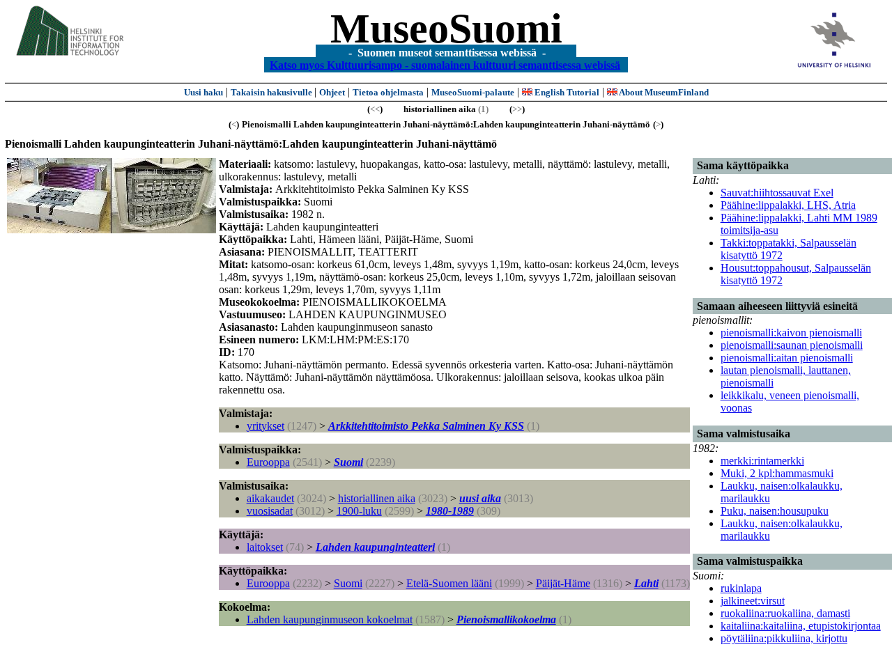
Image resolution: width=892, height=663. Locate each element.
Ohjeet (332, 92)
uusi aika (480, 498)
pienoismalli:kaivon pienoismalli (791, 332)
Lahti (646, 583)
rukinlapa (741, 588)
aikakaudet (270, 498)
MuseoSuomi (446, 29)
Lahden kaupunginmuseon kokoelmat (330, 619)
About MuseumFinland (663, 92)
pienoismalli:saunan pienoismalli (792, 345)
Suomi (348, 462)
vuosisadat (270, 511)
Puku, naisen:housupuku (775, 511)
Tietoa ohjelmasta (388, 92)
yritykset (265, 426)
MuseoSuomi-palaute (472, 92)
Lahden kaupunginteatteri (375, 547)
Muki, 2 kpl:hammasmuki (777, 473)
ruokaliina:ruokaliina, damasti (785, 613)
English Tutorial (565, 92)
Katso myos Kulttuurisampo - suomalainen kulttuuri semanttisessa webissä (445, 64)
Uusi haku (203, 92)
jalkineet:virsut (753, 601)
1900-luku (359, 511)
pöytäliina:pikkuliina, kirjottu (784, 638)
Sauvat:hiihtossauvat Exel (777, 192)
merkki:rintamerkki (762, 461)
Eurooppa (268, 462)
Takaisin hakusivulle (272, 92)
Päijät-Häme (563, 583)
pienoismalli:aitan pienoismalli (787, 358)
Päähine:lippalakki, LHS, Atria (788, 205)
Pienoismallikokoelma (506, 619)
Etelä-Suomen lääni (449, 583)
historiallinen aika (376, 498)
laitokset (265, 547)
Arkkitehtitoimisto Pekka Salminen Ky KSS (426, 426)
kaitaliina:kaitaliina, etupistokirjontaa (801, 626)
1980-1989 (450, 511)
